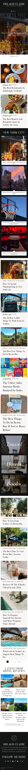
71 (16, 661)
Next (19, 661)
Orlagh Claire (14, 4)
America (5, 280)
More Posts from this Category (14, 724)
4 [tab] (13, 56)
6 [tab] (15, 56)
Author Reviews (7, 378)
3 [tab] (12, 56)
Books (4, 581)
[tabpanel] (14, 34)
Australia (5, 115)
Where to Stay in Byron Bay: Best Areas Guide (20, 692)
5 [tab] (14, 56)
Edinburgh (5, 84)
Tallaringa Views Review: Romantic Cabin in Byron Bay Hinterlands (20, 717)
